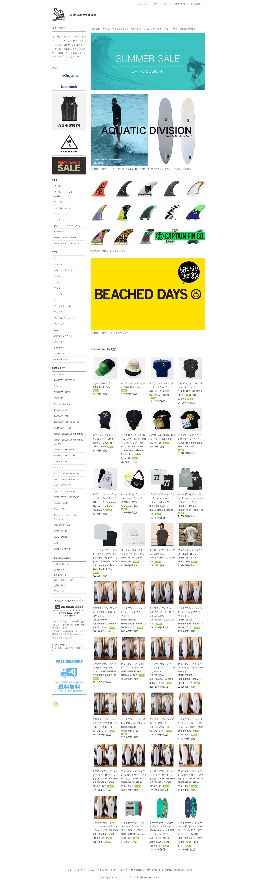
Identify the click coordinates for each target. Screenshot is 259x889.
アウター (58, 288)
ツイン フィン (61, 213)
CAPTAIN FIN (61, 416)
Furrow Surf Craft (65, 455)
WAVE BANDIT (61, 537)
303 (56, 543)
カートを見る (87, 870)
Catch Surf (60, 410)
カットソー (59, 264)
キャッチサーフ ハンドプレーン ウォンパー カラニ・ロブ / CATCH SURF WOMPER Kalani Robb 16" (133, 830)
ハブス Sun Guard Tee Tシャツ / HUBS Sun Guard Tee (162, 439)
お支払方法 (59, 569)
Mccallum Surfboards (66, 473)
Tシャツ (58, 258)
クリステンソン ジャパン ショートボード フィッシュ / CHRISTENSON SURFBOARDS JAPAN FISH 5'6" (190, 779)
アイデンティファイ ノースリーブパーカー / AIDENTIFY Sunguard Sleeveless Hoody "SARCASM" (105, 502)
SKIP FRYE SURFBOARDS (67, 497)
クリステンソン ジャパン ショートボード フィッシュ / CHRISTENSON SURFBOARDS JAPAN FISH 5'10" (105, 779)
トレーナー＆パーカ (63, 270)
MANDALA (58, 467)
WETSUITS (59, 231)
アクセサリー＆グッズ (64, 335)
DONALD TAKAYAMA (64, 449)
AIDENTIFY (60, 374)
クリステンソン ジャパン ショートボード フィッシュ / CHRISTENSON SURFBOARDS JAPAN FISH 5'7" (162, 779)
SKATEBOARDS (61, 359)
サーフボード (60, 186)
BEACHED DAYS (62, 392)
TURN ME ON (60, 531)
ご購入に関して (61, 564)
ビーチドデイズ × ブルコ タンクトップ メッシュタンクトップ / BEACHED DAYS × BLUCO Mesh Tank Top (190, 502)
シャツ (57, 276)
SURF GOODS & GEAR (65, 237)
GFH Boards (60, 461)
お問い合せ (196, 3)
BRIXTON (58, 398)
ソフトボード (60, 201)
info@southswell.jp (72, 621)
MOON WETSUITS (62, 485)
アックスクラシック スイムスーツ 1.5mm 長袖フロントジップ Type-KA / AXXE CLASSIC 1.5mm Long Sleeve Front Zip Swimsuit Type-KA (133, 446)
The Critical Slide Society (66, 517)
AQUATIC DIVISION (64, 380)
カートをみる (160, 3)
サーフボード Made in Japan (65, 194)
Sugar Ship (60, 509)
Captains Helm (62, 427)
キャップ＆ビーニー (63, 306)
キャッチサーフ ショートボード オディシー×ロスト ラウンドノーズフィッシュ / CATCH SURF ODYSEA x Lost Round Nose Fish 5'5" (190, 834)
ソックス (58, 312)
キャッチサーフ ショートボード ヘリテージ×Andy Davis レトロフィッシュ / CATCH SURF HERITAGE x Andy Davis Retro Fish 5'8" (161, 834)
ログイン (142, 3)
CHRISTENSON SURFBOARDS (68, 434)
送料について (60, 574)
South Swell (61, 503)
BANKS (57, 386)
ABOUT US (59, 590)
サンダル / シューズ (64, 317)
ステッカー (59, 341)
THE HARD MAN (62, 525)
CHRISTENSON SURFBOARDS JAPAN (68, 441)
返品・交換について (63, 580)
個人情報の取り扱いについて (146, 870)
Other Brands (62, 548)
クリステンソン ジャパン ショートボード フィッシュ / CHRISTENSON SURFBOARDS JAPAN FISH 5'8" (190, 727)
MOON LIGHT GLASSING (66, 479)
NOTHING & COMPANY (65, 491)
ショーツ (58, 294)
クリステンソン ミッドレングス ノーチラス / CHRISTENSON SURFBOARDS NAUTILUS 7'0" (162, 616)
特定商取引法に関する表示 (178, 870)
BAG (56, 329)
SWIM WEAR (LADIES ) (66, 243)
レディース (59, 347)
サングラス (59, 324)
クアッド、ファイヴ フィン (67, 225)
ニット (57, 282)
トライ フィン (61, 219)
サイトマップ (120, 870)
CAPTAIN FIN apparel (66, 422)
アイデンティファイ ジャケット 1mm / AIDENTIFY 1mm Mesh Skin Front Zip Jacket (190, 391)
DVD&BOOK (59, 353)
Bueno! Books (62, 404)
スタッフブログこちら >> (65, 56)
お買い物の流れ (61, 585)
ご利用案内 (179, 3)
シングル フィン (62, 208)
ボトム (57, 300)
